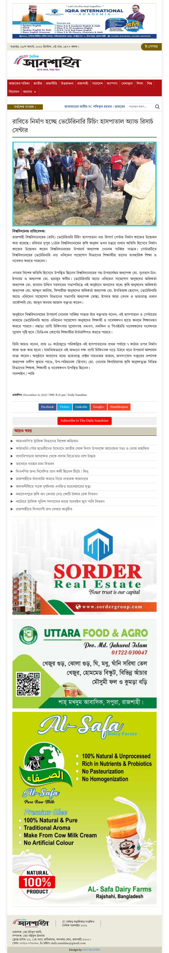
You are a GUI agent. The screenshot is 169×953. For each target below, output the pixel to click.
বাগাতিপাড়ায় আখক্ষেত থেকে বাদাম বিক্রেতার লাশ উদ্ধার (55, 456)
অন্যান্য (27, 92)
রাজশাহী (82, 83)
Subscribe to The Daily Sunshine (85, 420)
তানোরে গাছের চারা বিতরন (35, 464)
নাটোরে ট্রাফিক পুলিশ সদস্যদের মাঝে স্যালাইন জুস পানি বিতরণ (60, 502)
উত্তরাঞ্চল (67, 83)
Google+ (98, 407)
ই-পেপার (151, 46)
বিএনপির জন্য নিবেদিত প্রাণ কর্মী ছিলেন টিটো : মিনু (52, 471)
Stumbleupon (119, 407)
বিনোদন (14, 92)
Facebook (47, 407)
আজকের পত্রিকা (19, 83)
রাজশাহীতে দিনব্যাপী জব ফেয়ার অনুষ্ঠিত (44, 509)
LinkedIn (81, 407)
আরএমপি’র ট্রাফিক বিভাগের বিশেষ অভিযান (47, 441)
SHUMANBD (91, 949)
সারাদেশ (97, 83)
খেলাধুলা (127, 83)
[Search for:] (144, 107)
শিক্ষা (140, 83)
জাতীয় (38, 83)
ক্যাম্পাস (112, 83)
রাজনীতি (51, 83)
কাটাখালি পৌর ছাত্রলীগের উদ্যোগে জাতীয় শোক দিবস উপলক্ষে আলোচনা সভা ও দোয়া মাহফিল (83, 449)
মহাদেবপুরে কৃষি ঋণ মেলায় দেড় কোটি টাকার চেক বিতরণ (56, 494)
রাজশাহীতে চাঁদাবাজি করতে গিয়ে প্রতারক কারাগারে (52, 479)
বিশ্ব (149, 83)
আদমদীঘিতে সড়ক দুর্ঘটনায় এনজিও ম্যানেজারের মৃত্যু (53, 486)
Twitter (64, 407)
